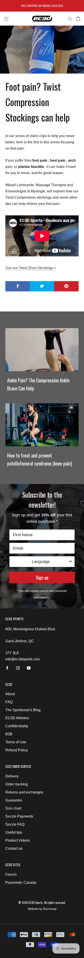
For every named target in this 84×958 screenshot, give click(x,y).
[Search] (70, 19)
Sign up (42, 577)
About (10, 694)
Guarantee (13, 800)
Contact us (13, 848)
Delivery (12, 776)
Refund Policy (16, 750)
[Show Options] (70, 561)
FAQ (9, 702)
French (11, 874)
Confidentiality (16, 726)
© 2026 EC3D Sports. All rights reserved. (42, 902)
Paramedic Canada (20, 882)
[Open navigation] (6, 18)
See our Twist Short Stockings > (30, 268)
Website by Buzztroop (42, 909)
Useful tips (13, 832)
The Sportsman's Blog (23, 710)
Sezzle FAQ (14, 824)
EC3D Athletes (17, 718)
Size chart (13, 808)
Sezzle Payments (19, 816)
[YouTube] (28, 668)
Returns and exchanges (24, 792)
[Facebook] (7, 668)
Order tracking (16, 784)
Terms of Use (15, 742)
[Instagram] (18, 668)
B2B (8, 734)
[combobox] (40, 561)
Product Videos (17, 840)
